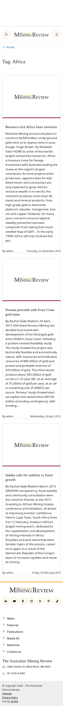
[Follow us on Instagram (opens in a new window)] (31, 601)
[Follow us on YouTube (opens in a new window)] (14, 601)
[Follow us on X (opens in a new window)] (40, 601)
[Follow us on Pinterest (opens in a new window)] (48, 601)
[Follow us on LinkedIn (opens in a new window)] (5, 601)
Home (10, 47)
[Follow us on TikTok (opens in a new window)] (57, 601)
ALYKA (14, 701)
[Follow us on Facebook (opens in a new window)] (23, 601)
